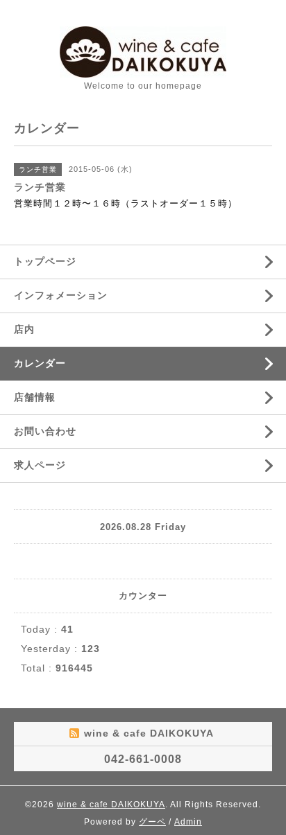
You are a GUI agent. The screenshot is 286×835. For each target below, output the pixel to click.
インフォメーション (61, 295)
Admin (188, 822)
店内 (24, 329)
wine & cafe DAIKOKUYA (111, 804)
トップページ (45, 261)
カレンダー (40, 363)
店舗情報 (35, 397)
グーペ (152, 822)
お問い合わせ (45, 431)
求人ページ (40, 465)
